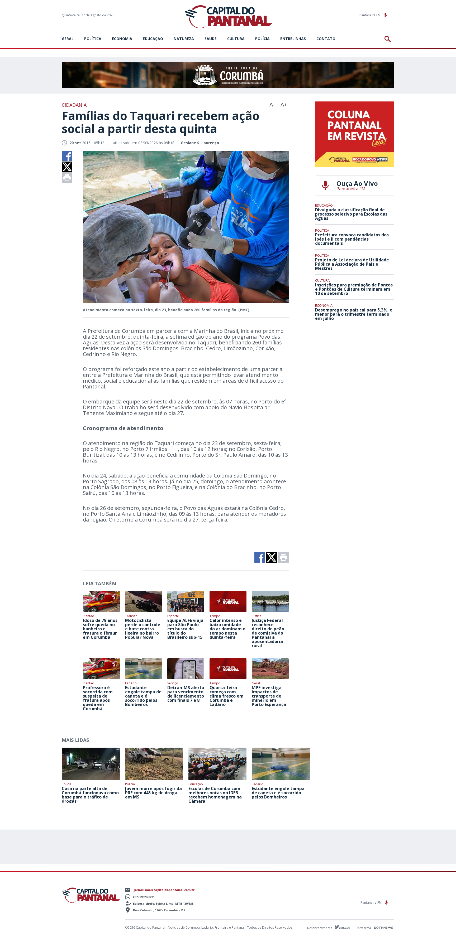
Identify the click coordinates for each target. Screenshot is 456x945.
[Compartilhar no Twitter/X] (67, 167)
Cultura (236, 38)
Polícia (262, 38)
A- (272, 105)
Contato (325, 38)
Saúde (211, 38)
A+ (284, 105)
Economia (122, 38)
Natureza (184, 38)
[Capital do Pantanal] (228, 17)
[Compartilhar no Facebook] (67, 156)
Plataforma (363, 927)
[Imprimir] (67, 177)
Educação (153, 38)
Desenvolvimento (320, 927)
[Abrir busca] (388, 39)
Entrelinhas (293, 38)
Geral (68, 38)
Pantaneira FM (370, 15)
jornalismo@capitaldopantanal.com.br (164, 890)
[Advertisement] (354, 364)
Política (92, 38)
